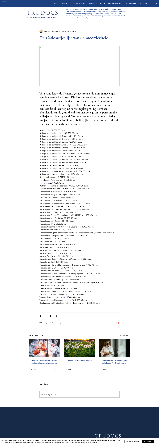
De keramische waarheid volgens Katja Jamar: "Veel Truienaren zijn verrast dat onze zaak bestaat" (115, 361)
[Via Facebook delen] (40, 316)
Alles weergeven (124, 335)
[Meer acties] (118, 31)
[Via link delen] (56, 316)
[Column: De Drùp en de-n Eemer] (79, 348)
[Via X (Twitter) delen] (46, 316)
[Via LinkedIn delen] (51, 316)
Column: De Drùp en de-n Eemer (79, 360)
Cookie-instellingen (132, 441)
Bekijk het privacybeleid (89, 442)
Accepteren (148, 441)
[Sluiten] (156, 441)
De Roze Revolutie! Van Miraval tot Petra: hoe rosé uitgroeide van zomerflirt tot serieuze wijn (44, 361)
